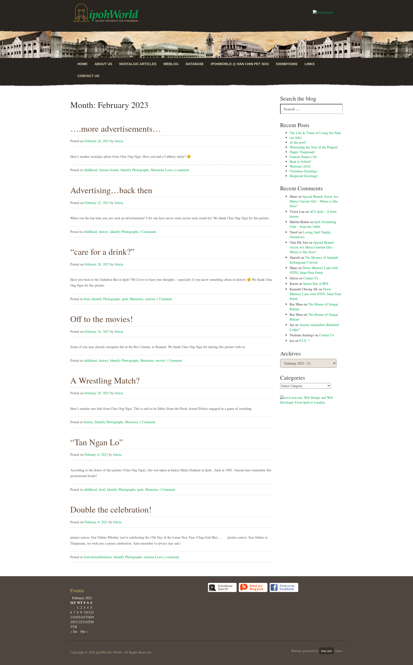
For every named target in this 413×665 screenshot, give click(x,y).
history (103, 231)
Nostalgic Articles (137, 64)
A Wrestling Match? (105, 380)
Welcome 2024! (300, 166)
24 (85, 622)
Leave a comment (177, 170)
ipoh (125, 299)
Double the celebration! (111, 509)
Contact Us (88, 76)
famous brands (109, 170)
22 (78, 622)
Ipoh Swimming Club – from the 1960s (313, 224)
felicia (119, 141)
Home (82, 64)
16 (82, 617)
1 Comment (164, 299)
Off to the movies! (101, 318)
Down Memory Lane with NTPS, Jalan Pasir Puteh (314, 270)
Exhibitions (286, 64)
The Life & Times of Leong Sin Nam (315, 132)
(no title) (296, 137)
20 (72, 622)
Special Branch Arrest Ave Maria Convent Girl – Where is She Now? (314, 201)
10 (85, 612)
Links (309, 64)
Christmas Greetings (303, 171)
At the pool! (298, 142)
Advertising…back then (111, 190)
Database (195, 64)
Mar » (84, 631)
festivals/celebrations (98, 557)
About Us (103, 64)
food (87, 299)
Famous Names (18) (303, 156)
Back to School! (300, 161)
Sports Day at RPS (315, 283)
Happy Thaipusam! (302, 152)
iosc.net (326, 650)
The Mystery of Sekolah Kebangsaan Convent (314, 260)
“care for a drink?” (102, 251)
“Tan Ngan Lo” (96, 442)
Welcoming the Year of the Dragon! (314, 147)
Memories (157, 170)
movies (160, 360)
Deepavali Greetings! (304, 176)
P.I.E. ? (304, 340)
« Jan (73, 631)
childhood (90, 170)
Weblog (171, 64)
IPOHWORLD (106, 12)
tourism (150, 299)
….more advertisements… (115, 128)
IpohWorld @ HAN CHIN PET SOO (240, 64)
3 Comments (147, 231)
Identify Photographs (134, 170)
